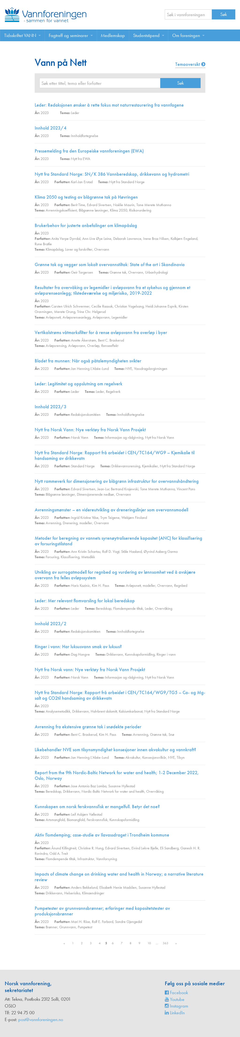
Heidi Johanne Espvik (161, 306)
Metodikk (88, 556)
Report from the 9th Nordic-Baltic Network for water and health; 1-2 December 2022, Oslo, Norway (117, 775)
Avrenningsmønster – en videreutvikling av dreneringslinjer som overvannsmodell (111, 510)
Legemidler (120, 317)
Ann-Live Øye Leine (96, 238)
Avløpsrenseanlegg (77, 317)
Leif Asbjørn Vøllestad (86, 814)
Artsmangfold (55, 819)
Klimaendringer (93, 893)
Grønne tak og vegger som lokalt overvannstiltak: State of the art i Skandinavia (110, 264)
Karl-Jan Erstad (82, 181)
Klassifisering (70, 556)
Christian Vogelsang (129, 306)
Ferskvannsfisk (97, 819)
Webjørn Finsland (134, 517)
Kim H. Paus (100, 585)
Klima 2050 (118, 210)
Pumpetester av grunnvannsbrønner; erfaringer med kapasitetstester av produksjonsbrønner (102, 911)
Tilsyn (181, 757)
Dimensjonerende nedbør (95, 494)
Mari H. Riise (80, 921)
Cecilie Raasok (102, 306)
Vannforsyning (106, 858)
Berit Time (78, 204)
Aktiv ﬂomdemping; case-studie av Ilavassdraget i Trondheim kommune (102, 835)
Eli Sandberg (169, 848)
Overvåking (163, 608)
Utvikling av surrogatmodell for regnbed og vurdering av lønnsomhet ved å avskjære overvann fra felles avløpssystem (115, 575)
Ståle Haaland (131, 551)
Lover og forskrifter (78, 249)
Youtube (176, 999)
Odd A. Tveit (58, 853)
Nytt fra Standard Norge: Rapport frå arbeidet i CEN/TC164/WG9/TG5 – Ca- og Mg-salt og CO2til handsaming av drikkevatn (120, 695)
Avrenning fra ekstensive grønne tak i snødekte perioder (88, 727)
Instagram (178, 1006)
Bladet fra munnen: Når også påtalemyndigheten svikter (88, 361)
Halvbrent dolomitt (104, 711)
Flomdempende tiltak (128, 608)
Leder (75, 112)
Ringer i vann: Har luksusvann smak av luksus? (78, 646)
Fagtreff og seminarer (68, 35)
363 (165, 943)
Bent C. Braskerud (111, 340)
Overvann (101, 249)
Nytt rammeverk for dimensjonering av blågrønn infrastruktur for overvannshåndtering (117, 481)
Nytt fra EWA (80, 158)
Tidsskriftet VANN (20, 35)
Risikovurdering (140, 210)
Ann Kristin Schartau (85, 551)
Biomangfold (76, 819)
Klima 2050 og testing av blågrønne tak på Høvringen (86, 197)
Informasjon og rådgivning (124, 437)
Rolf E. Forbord (102, 921)
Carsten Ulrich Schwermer (70, 306)
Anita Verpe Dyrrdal (65, 238)
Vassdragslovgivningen (150, 368)
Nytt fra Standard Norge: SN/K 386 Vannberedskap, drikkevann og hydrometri (112, 174)
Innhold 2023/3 (50, 407)
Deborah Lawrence (127, 238)
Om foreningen (186, 35)
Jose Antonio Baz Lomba (88, 786)
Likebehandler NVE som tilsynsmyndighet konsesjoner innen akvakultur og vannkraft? (115, 750)
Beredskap (103, 608)
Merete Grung (64, 311)
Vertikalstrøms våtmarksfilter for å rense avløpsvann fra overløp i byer (101, 332)
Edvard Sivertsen (99, 204)
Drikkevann (114, 654)
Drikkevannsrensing (125, 466)
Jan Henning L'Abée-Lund (90, 368)
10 (149, 943)
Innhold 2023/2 (50, 624)
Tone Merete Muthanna (153, 204)
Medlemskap (113, 35)
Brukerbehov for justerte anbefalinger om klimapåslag (86, 225)
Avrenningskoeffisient (61, 210)
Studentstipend (146, 35)
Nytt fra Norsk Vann (159, 437)
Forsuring (52, 556)
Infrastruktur (85, 858)
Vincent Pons (186, 489)
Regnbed (180, 585)
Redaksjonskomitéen (86, 414)
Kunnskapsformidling (140, 654)
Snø (171, 734)
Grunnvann (67, 927)
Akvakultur (132, 757)
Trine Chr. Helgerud (91, 311)
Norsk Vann (79, 437)
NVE (128, 368)
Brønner (51, 927)
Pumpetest (85, 927)
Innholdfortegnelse (84, 135)
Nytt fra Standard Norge (127, 181)
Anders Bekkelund (84, 887)
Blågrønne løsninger (93, 210)
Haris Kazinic (80, 585)
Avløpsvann (101, 317)
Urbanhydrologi (156, 272)
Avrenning (53, 522)
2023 (45, 112)
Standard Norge (83, 466)
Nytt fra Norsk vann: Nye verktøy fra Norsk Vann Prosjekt (90, 669)
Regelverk (113, 391)
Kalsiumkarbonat (130, 711)
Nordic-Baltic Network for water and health (113, 791)
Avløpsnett (53, 317)
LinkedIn (177, 1013)
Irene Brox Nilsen (156, 238)
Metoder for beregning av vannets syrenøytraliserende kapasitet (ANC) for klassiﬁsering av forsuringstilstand (118, 541)
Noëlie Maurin (124, 204)
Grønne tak (118, 272)
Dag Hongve (80, 654)
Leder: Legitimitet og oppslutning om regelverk (78, 384)
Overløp (93, 345)
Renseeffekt (109, 345)
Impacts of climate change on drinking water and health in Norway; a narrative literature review (119, 877)
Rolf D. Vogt (110, 551)
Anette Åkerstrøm (83, 340)
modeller (85, 522)
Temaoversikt (188, 64)
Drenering (70, 522)
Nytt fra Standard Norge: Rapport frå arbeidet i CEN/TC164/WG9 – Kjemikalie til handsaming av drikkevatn (115, 455)
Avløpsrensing (56, 345)
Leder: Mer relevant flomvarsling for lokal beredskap (85, 601)
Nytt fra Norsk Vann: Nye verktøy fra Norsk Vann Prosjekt (90, 430)
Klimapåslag (54, 249)
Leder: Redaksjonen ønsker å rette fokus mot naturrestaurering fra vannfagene (109, 105)
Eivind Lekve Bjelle (144, 848)
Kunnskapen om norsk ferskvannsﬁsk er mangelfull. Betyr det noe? (97, 806)
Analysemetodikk (58, 711)
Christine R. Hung (90, 848)
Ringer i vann (166, 654)
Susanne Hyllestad (121, 786)
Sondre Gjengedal (128, 921)
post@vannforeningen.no (40, 1019)
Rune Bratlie (43, 244)
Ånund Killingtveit (63, 848)
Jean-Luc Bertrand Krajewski (117, 489)
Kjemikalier (150, 466)
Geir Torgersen (82, 272)
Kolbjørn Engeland (184, 238)
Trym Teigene (110, 517)
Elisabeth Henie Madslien (118, 887)
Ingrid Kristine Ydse (84, 517)
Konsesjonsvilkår (154, 757)
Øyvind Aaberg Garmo (161, 551)
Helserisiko (72, 893)
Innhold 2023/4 (50, 128)
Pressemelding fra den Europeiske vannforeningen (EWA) (89, 151)
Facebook (178, 992)
